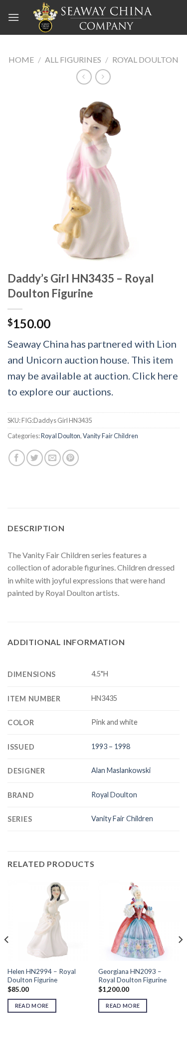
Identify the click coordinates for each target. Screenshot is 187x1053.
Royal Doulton (145, 59)
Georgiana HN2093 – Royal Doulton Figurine (132, 975)
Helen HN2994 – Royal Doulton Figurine (41, 975)
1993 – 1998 (110, 746)
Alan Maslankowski (121, 770)
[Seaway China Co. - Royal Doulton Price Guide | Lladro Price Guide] (93, 17)
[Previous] (7, 959)
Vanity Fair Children (110, 436)
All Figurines (73, 59)
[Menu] (13, 17)
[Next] (180, 959)
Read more (32, 1005)
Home (21, 59)
